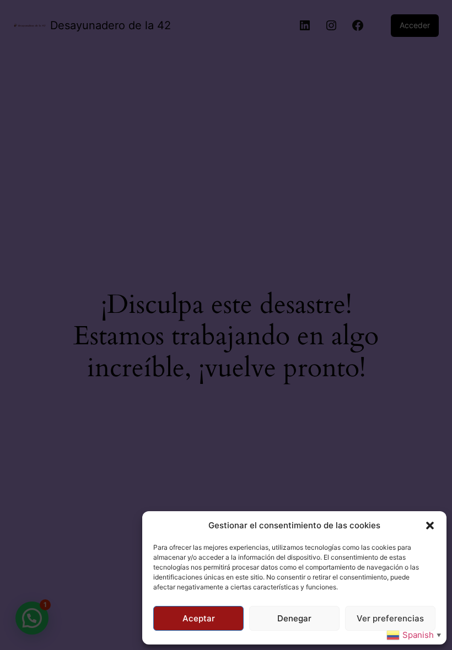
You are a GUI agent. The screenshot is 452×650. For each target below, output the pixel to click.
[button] (429, 525)
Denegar (294, 618)
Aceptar (198, 618)
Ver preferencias (390, 618)
